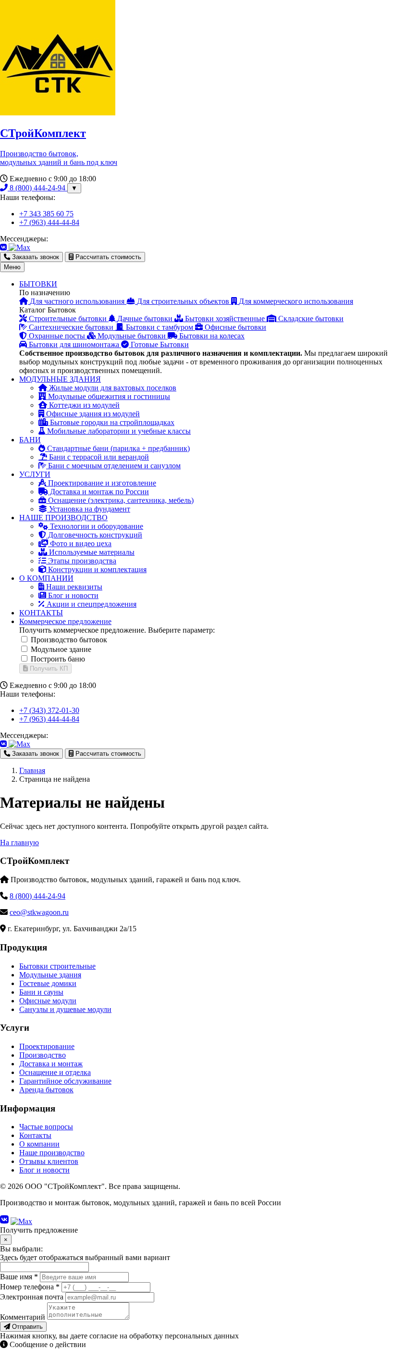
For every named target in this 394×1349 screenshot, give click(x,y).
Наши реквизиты (73, 587)
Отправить (26, 1326)
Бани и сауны (41, 992)
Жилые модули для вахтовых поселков (111, 388)
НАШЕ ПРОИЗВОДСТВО (63, 517)
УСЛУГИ (34, 474)
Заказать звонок (34, 257)
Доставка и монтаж (51, 1064)
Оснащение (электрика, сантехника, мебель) (120, 500)
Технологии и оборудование (95, 526)
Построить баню (58, 659)
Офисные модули (47, 1001)
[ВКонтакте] (4, 247)
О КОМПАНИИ (46, 578)
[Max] (19, 247)
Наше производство (52, 1153)
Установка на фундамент (88, 509)
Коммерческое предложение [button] (65, 621)
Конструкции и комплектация (96, 569)
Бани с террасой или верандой (98, 457)
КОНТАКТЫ (41, 613)
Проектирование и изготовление (101, 483)
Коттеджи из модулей (83, 405)
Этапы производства (81, 561)
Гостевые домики (47, 983)
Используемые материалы (91, 552)
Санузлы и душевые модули (65, 1009)
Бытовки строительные (57, 966)
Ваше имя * (19, 1277)
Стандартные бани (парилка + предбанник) (117, 448)
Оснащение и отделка (55, 1072)
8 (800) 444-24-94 (37, 188)
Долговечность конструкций (94, 535)
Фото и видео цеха (79, 543)
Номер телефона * (30, 1287)
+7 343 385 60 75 (46, 214)
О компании (39, 1144)
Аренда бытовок (46, 1090)
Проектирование (46, 1046)
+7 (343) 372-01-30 (49, 710)
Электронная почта (31, 1297)
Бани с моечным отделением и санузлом (113, 466)
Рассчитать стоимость (107, 257)
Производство (42, 1055)
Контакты (35, 1135)
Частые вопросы (46, 1127)
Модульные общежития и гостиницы (108, 396)
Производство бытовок (69, 640)
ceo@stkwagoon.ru (39, 912)
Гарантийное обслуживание (65, 1081)
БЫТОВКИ (38, 284)
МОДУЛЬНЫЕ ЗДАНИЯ (60, 379)
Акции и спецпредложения (90, 604)
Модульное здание (61, 649)
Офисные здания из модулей (92, 414)
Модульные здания (50, 975)
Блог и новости (72, 595)
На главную (19, 842)
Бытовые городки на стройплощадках (111, 422)
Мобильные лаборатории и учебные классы (118, 431)
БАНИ (30, 440)
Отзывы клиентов (48, 1161)
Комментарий (22, 1317)
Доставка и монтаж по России (98, 491)
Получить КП (48, 668)
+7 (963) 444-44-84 (49, 222)
